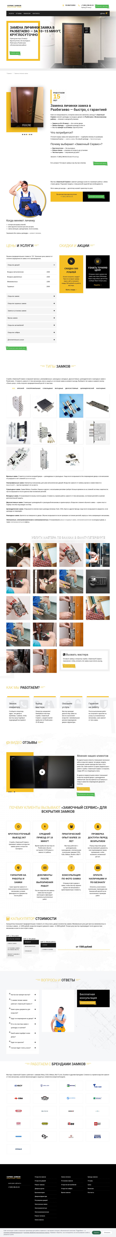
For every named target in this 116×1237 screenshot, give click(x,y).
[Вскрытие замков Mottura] (71, 1086)
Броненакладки (40, 1192)
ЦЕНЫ (102, 13)
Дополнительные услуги (16, 340)
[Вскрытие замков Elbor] (45, 1098)
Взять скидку (71, 289)
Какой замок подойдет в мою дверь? (20, 1035)
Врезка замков (12, 318)
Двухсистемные (71, 388)
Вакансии (27, 13)
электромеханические (84, 520)
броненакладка (95, 139)
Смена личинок (66, 1177)
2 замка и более (47, 949)
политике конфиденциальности (13, 1232)
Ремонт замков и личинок (13, 955)
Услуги (11, 13)
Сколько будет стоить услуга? (21, 1048)
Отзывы (18, 13)
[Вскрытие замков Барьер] (71, 1098)
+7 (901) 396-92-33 (87, 5)
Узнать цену (15, 53)
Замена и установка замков (17, 311)
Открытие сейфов (14, 332)
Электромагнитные (41, 1208)
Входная (28, 942)
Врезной (20, 388)
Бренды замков (93, 1177)
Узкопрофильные (33, 388)
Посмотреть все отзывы (86, 794)
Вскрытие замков (14, 939)
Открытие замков (13, 296)
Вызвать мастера (102, 6)
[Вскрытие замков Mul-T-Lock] (97, 1086)
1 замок (44, 945)
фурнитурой (10, 485)
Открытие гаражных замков (17, 303)
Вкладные (59, 388)
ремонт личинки (35, 233)
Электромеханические (42, 1212)
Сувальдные (48, 388)
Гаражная (28, 951)
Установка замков (67, 1181)
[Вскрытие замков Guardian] (97, 1098)
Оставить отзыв (84, 789)
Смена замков (39, 1220)
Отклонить (107, 1232)
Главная (9, 73)
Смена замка (12, 943)
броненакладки (30, 478)
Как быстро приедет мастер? (20, 994)
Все (13, 388)
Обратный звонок (101, 163)
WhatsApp (75, 157)
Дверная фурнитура (41, 1196)
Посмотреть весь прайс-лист (17, 348)
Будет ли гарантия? (17, 1042)
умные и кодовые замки (68, 520)
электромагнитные (17, 522)
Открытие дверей (13, 265)
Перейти (97, 285)
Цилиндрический (87, 388)
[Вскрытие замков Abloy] (18, 1086)
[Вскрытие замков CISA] (18, 1098)
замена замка (70, 139)
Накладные (100, 388)
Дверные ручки (39, 1188)
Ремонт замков (39, 1184)
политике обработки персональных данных (36, 1232)
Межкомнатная (30, 946)
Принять (96, 1232)
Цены (89, 1184)
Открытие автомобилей (16, 325)
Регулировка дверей (41, 1200)
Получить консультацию (88, 1002)
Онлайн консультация (96, 196)
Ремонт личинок (40, 1216)
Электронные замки (41, 1204)
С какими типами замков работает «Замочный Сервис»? (21, 1002)
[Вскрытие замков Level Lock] (45, 1086)
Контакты (36, 13)
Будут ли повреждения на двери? (22, 1018)
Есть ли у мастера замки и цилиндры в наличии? (19, 1025)
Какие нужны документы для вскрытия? (20, 1011)
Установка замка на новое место (14, 949)
